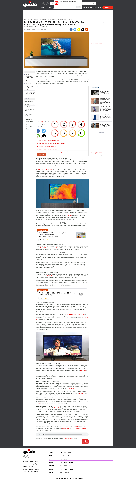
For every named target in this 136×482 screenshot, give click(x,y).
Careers (37, 469)
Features (71, 462)
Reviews (65, 459)
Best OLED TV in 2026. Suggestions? (47, 146)
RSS (73, 428)
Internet (65, 465)
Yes (79, 6)
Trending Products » (97, 43)
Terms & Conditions (28, 466)
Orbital (76, 426)
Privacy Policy (34, 464)
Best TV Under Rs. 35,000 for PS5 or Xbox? (49, 140)
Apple (65, 452)
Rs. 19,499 (56, 408)
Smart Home (97, 7)
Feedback (26, 464)
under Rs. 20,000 (55, 247)
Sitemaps (25, 461)
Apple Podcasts (66, 428)
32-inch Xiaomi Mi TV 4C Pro (45, 170)
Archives (32, 461)
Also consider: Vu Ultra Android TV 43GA (29, 114)
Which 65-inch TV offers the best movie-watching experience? (53, 152)
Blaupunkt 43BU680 (41, 247)
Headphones (62, 455)
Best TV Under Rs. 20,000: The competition (29, 128)
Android (69, 452)
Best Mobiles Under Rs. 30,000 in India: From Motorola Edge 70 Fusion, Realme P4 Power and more (105, 101)
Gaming (51, 462)
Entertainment (88, 7)
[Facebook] (47, 3)
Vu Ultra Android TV (52, 276)
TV (53, 7)
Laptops (66, 469)
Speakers (69, 455)
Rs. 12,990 (73, 421)
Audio (49, 7)
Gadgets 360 (108, 7)
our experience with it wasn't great (75, 314)
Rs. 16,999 (71, 388)
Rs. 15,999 (81, 393)
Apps (61, 465)
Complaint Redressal (28, 469)
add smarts (83, 370)
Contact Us (26, 471)
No (73, 6)
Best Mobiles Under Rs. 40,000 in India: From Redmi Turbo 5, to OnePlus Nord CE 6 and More (105, 93)
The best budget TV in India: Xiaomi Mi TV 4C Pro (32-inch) (29, 103)
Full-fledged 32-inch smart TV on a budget (49, 236)
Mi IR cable (69, 215)
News (61, 452)
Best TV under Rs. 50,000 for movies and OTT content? (52, 143)
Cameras (71, 469)
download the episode (80, 428)
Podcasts (51, 472)
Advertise (38, 461)
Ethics (36, 471)
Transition (67, 472)
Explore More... (41, 154)
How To (70, 465)
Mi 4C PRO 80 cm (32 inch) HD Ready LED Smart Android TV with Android (54, 233)
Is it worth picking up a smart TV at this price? (29, 123)
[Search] (94, 3)
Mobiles (43, 7)
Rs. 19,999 (65, 276)
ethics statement (68, 438)
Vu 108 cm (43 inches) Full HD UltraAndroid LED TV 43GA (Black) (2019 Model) (57, 294)
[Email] (82, 29)
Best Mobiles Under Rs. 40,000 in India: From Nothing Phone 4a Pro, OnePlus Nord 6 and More (105, 126)
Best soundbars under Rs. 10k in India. (48, 149)
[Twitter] (43, 3)
